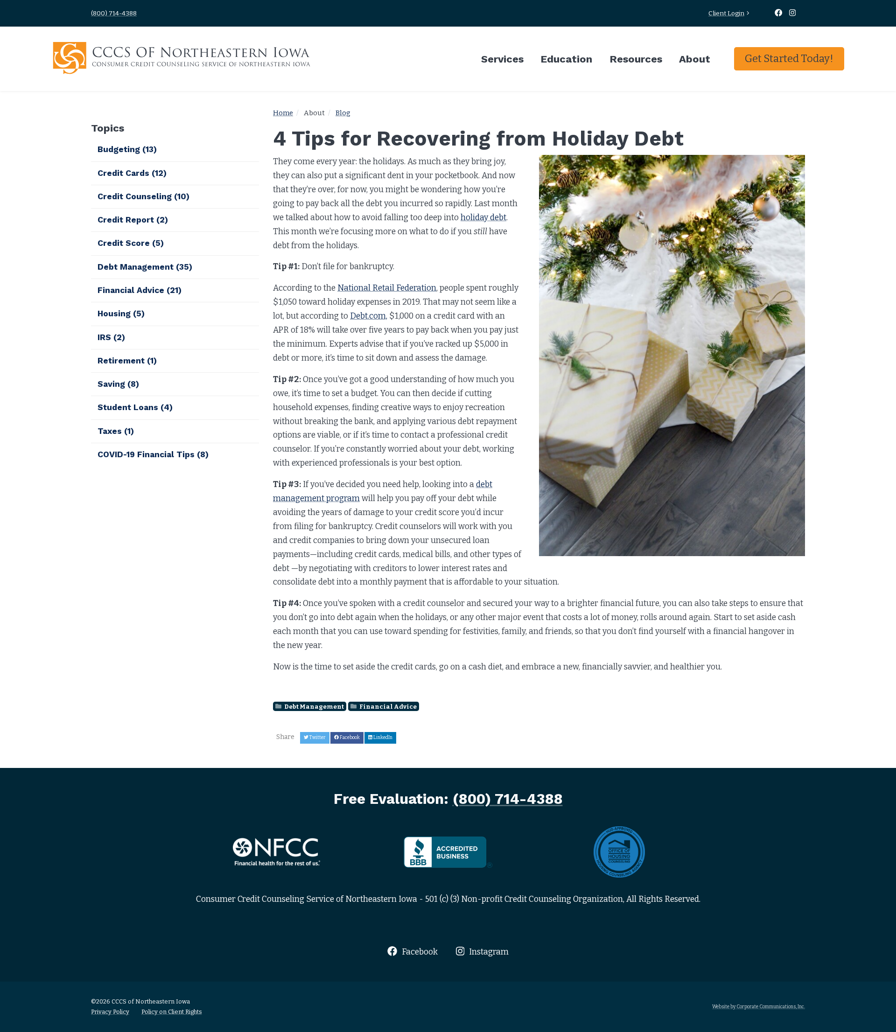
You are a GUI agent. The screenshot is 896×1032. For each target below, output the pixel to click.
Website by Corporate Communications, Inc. (758, 1007)
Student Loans (135, 407)
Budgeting (127, 149)
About (694, 59)
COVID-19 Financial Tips (153, 454)
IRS (111, 337)
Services (502, 59)
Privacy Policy (110, 1011)
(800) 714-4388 (114, 13)
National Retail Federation (386, 288)
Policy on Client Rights (171, 1011)
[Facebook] (779, 13)
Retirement (127, 360)
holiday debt (483, 218)
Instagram (488, 952)
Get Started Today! (789, 58)
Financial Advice (387, 706)
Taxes (116, 431)
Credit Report (133, 219)
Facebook (418, 952)
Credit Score (131, 243)
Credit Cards (132, 173)
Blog (343, 113)
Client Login (726, 13)
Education (566, 59)
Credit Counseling (143, 196)
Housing (121, 313)
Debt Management (313, 706)
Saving (118, 384)
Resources (635, 59)
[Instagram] (793, 13)
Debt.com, (368, 316)
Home (283, 113)
